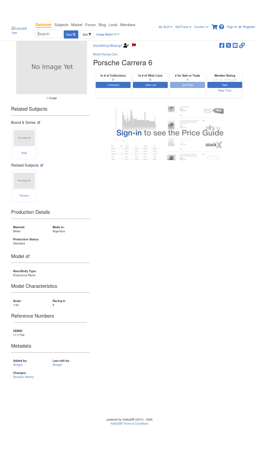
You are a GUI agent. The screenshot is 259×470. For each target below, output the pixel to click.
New (69, 34)
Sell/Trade (182, 27)
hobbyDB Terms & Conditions (129, 423)
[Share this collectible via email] (235, 45)
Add (85, 34)
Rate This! (224, 90)
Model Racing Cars (105, 54)
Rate (224, 85)
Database (43, 24)
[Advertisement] (129, 10)
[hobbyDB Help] (221, 25)
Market (76, 24)
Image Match (107, 34)
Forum (90, 24)
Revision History (23, 377)
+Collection (113, 85)
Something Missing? (107, 45)
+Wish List (150, 85)
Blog (102, 24)
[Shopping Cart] (215, 25)
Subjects (61, 24)
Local (113, 24)
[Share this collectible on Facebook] (221, 45)
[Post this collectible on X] (228, 45)
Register (249, 26)
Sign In (232, 26)
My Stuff (164, 27)
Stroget (17, 365)
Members (127, 24)
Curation (200, 27)
